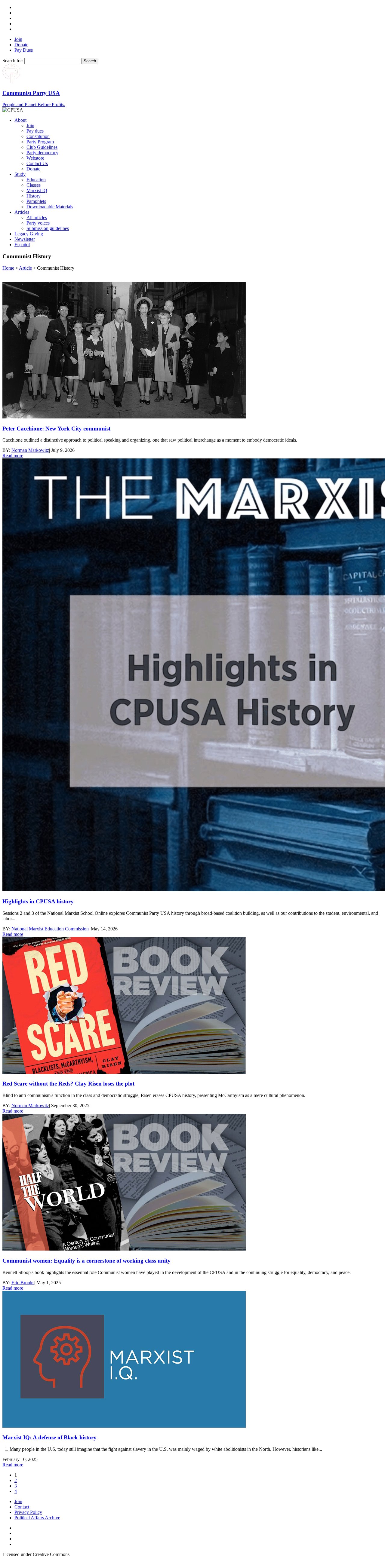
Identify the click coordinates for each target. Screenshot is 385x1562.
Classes (33, 185)
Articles (21, 212)
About (20, 120)
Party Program (40, 141)
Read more (12, 455)
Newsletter (24, 239)
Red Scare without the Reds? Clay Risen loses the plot (68, 1083)
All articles (36, 217)
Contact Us (37, 163)
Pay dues (35, 130)
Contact (21, 1506)
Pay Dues (23, 50)
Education (36, 179)
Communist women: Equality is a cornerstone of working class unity (86, 1260)
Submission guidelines (47, 228)
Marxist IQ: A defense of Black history (49, 1437)
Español (22, 244)
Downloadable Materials (49, 206)
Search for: (12, 60)
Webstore (35, 158)
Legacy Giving (28, 233)
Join (18, 39)
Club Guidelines (41, 147)
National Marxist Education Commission (50, 928)
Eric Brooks (22, 1282)
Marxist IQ (36, 190)
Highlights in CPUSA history (38, 901)
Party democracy (42, 152)
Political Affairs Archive (37, 1517)
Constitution (38, 136)
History (33, 195)
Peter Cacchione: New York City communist (56, 428)
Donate (21, 44)
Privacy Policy (28, 1512)
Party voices (38, 222)
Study (20, 174)
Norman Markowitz (30, 450)
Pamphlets (36, 201)
